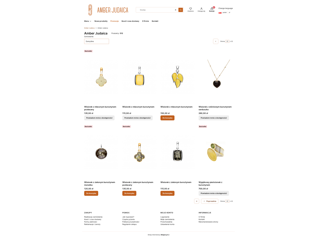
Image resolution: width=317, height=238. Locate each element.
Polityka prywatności (130, 222)
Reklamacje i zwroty (92, 224)
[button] (180, 10)
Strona (222, 41)
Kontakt (202, 219)
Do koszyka (167, 118)
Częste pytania (128, 219)
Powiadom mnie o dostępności (99, 118)
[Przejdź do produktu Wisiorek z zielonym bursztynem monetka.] (101, 152)
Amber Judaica (89, 28)
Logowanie (164, 217)
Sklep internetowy (158, 235)
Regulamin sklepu (129, 224)
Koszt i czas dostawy (92, 219)
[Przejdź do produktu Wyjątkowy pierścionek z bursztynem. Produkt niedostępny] (216, 152)
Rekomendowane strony (208, 222)
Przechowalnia (166, 222)
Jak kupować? (128, 217)
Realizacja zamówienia (93, 217)
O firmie (202, 217)
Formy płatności (90, 222)
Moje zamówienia (167, 219)
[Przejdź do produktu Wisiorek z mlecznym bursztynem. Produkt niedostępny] (139, 76)
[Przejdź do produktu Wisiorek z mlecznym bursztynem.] (177, 76)
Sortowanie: (89, 36)
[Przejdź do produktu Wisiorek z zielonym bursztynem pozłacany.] (139, 152)
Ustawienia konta (167, 224)
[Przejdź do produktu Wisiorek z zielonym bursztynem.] (177, 152)
